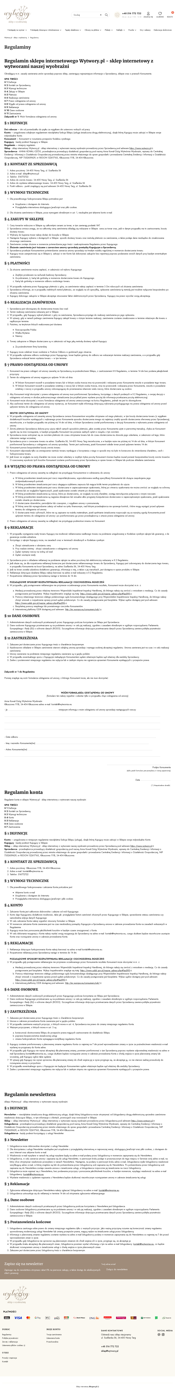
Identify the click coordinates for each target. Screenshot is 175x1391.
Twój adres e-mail (108, 1264)
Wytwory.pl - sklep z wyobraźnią (15, 37)
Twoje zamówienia (54, 1334)
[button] (106, 15)
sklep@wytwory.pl (109, 1351)
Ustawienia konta (53, 1338)
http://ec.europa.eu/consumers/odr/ (82, 609)
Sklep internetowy (86, 1386)
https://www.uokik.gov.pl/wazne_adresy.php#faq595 (105, 593)
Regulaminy (6, 1334)
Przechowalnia (52, 1341)
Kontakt (5, 1361)
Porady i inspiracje (9, 1358)
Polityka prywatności (10, 1338)
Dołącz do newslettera (116, 1269)
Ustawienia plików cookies (12, 1345)
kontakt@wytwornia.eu (33, 1174)
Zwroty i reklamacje (10, 1341)
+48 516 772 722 (131, 13)
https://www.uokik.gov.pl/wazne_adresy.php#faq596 (40, 603)
